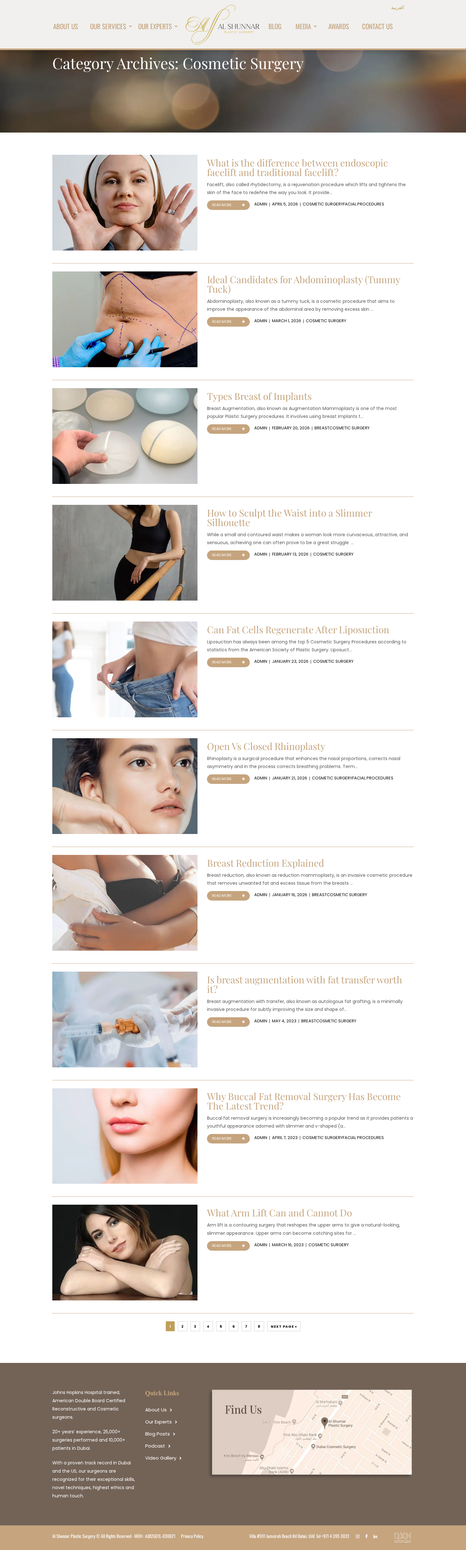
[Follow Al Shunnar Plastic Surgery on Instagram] (359, 1536)
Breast (321, 428)
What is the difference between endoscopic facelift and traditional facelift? (297, 167)
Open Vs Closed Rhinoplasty (266, 746)
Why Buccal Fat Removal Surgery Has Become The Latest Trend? (304, 1101)
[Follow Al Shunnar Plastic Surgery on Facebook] (368, 1536)
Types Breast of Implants (259, 396)
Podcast (155, 1446)
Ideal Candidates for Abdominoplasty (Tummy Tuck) (303, 284)
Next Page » (284, 1326)
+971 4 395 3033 (335, 1536)
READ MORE (222, 204)
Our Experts (158, 1421)
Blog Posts (157, 1433)
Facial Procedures (363, 204)
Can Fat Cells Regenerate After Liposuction (298, 629)
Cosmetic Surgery (323, 204)
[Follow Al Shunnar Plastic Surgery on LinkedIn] (376, 1536)
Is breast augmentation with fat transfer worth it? (304, 984)
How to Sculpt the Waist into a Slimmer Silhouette (289, 517)
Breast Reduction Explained (265, 862)
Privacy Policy (192, 1536)
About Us (156, 1409)
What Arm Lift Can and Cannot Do (279, 1212)
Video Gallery (160, 1458)
